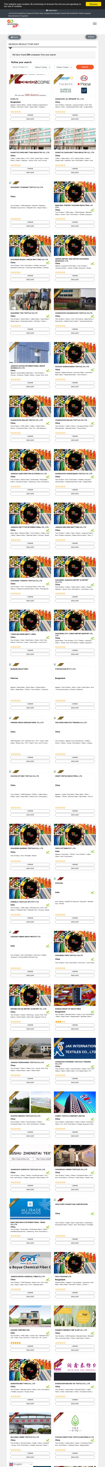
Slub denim (59, 321)
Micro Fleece (21, 1070)
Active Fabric (25, 319)
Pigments (83, 901)
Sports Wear (34, 107)
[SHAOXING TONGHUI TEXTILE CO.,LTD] (30, 567)
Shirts (26, 107)
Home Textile (21, 1017)
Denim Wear (21, 105)
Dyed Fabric (39, 158)
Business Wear (79, 372)
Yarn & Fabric (59, 105)
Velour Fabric (35, 1070)
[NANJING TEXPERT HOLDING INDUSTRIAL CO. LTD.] (75, 192)
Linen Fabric (33, 642)
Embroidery (35, 479)
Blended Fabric (71, 1014)
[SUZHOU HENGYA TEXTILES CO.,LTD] (30, 1102)
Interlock (68, 105)
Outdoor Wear (40, 687)
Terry (89, 535)
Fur (33, 1068)
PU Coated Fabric (82, 1071)
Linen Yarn (43, 642)
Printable (28, 856)
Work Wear (83, 796)
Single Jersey (29, 1392)
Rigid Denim (89, 319)
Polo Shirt (20, 107)
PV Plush (71, 1177)
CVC (22, 587)
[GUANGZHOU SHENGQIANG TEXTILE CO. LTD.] (75, 460)
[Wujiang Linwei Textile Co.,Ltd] (30, 1423)
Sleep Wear (20, 689)
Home (15, 37)
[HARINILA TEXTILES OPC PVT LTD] (30, 888)
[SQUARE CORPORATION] (30, 1316)
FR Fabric (37, 321)
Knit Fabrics (80, 160)
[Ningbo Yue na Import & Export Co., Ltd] (30, 995)
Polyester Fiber (22, 910)
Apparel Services (67, 372)
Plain (63, 107)
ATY (23, 741)
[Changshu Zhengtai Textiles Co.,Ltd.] (30, 1156)
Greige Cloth (59, 160)
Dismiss (93, 4)
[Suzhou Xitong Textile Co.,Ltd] (22, 771)
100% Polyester (25, 205)
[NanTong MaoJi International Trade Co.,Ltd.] (30, 1209)
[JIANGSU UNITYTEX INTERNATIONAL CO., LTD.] (30, 513)
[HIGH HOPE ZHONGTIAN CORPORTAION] (71, 1200)
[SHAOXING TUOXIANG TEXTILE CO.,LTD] (26, 183)
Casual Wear (77, 1282)
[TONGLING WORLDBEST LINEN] (30, 620)
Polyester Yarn (31, 208)
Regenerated (75, 1016)
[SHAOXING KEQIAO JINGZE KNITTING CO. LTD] (30, 246)
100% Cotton (70, 212)
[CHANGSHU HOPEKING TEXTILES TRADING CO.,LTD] (75, 1048)
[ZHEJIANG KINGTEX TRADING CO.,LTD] (70, 718)
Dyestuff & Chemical (17, 268)
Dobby (26, 375)
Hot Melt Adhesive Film (18, 1231)
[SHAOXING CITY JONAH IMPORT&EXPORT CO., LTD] (75, 620)
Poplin (84, 743)
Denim (63, 214)
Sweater (41, 107)
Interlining (32, 482)
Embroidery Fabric (27, 321)
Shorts (79, 1284)
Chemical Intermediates (34, 268)
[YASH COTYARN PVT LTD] (75, 834)
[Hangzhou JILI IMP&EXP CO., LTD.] (75, 85)
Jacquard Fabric (78, 105)
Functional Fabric (22, 428)
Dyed (32, 158)
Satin (28, 1070)
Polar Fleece (80, 1177)
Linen (26, 642)
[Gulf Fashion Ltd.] (75, 1263)
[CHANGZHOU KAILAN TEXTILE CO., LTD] (30, 406)
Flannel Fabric (76, 1069)
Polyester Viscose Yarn (17, 208)
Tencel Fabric (81, 428)
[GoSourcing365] (12, 23)
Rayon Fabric (42, 208)
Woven (47, 535)
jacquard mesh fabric (69, 266)
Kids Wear (71, 794)
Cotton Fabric (20, 158)
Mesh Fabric (65, 1016)
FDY (26, 743)
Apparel (12, 105)
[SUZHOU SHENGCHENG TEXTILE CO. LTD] (75, 353)
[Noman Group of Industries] (75, 995)
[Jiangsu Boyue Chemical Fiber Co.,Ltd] (30, 1263)
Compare (30, 115)
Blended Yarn (30, 741)
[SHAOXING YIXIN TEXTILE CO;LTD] (75, 941)
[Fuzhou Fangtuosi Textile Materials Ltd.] (75, 1423)
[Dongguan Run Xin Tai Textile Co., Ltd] (75, 1370)
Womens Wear (24, 533)
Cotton (12, 158)
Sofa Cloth (30, 1017)
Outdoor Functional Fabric (25, 589)
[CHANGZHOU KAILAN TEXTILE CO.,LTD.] (75, 406)
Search (85, 67)
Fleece (32, 375)
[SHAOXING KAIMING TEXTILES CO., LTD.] (30, 834)
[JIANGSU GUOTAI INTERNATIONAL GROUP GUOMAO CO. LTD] (30, 353)
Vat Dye (61, 903)
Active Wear (21, 687)
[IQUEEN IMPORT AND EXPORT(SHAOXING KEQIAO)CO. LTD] (75, 246)
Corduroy (20, 375)
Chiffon (87, 741)
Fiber (73, 533)
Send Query (30, 119)
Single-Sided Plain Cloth (74, 107)
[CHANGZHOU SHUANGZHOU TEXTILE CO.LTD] (75, 299)
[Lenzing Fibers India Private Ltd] (23, 932)
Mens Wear (59, 375)
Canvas (13, 375)
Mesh (87, 160)
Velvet (87, 1177)
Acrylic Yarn (34, 1335)
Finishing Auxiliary (62, 689)
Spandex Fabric (71, 428)
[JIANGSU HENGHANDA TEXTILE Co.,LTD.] (30, 1048)
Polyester (42, 205)
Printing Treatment (76, 689)
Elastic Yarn (20, 743)
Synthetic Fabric (86, 1016)
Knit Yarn (20, 642)
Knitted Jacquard (85, 214)
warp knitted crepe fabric (25, 373)
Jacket (29, 105)
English (17, 1464)
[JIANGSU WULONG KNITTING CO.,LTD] (75, 513)
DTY (27, 158)
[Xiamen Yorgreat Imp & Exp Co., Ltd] (75, 1316)
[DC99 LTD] (30, 85)
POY (30, 1285)
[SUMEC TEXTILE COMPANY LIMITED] (75, 1102)
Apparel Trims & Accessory (75, 741)
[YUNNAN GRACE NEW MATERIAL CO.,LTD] (26, 718)
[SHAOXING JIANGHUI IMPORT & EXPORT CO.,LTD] (75, 567)
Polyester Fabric (73, 1445)
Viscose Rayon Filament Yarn (28, 957)
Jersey (31, 160)
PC (34, 428)
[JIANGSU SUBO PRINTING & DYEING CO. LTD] (30, 460)
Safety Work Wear (70, 375)
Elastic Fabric (79, 158)
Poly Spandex (41, 428)
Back (92, 37)
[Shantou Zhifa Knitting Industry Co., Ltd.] (30, 139)
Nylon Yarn (24, 1285)
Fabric (18, 160)
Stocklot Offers (60, 1282)
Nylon (14, 535)
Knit (86, 105)
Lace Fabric (85, 589)
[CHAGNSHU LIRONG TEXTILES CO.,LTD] (75, 1156)
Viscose (41, 535)
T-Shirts (27, 689)
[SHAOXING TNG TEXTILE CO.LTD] (30, 299)
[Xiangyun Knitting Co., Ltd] (30, 1370)
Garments (88, 372)
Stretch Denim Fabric (71, 321)
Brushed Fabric (65, 1338)
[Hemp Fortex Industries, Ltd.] (66, 771)
